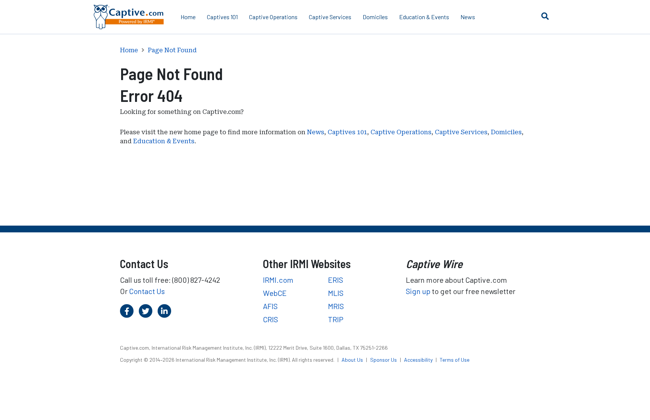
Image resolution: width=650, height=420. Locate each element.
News (467, 16)
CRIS (270, 319)
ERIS (335, 279)
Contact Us (147, 291)
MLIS (335, 292)
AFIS (270, 306)
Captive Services (330, 16)
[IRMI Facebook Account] (127, 311)
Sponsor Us (384, 359)
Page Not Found (172, 50)
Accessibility (419, 359)
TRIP (335, 319)
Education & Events (424, 16)
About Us (353, 359)
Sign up (418, 291)
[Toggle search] (545, 16)
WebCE (275, 292)
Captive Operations (273, 16)
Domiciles (375, 16)
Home (188, 16)
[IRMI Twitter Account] (145, 311)
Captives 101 (222, 16)
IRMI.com (278, 279)
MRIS (336, 306)
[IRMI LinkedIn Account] (164, 311)
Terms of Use (454, 359)
